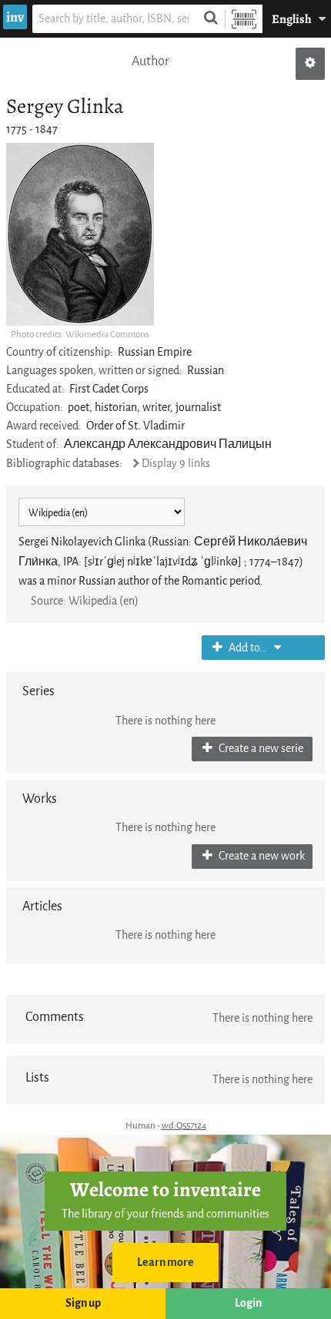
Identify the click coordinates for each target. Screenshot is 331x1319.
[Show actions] (310, 64)
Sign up (83, 1303)
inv (15, 17)
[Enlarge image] (80, 234)
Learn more (165, 1262)
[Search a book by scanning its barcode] (244, 19)
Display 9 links (176, 463)
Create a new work (260, 856)
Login (248, 1303)
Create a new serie (259, 748)
